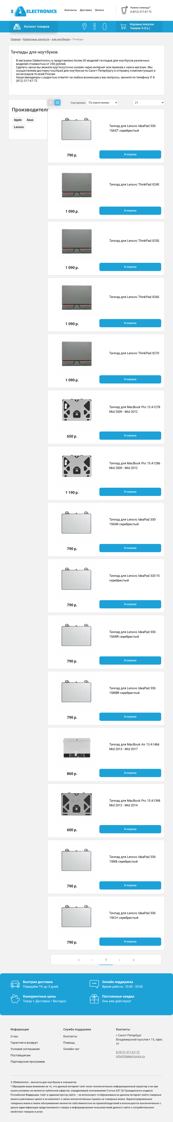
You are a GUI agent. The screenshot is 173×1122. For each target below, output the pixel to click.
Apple (18, 120)
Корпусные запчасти (36, 39)
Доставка (86, 10)
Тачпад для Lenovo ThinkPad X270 (134, 353)
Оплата (99, 10)
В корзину (130, 154)
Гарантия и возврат (24, 1042)
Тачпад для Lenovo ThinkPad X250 (134, 241)
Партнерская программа (28, 1061)
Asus (30, 120)
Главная (15, 39)
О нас (14, 1036)
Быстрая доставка (38, 982)
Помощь (69, 1042)
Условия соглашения (25, 1049)
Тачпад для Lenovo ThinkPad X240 (134, 184)
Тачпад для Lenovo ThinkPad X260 (134, 297)
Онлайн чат (71, 1049)
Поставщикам (20, 1055)
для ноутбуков (61, 39)
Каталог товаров (36, 26)
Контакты (71, 10)
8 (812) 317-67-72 (128, 1052)
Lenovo (19, 127)
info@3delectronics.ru (130, 1056)
